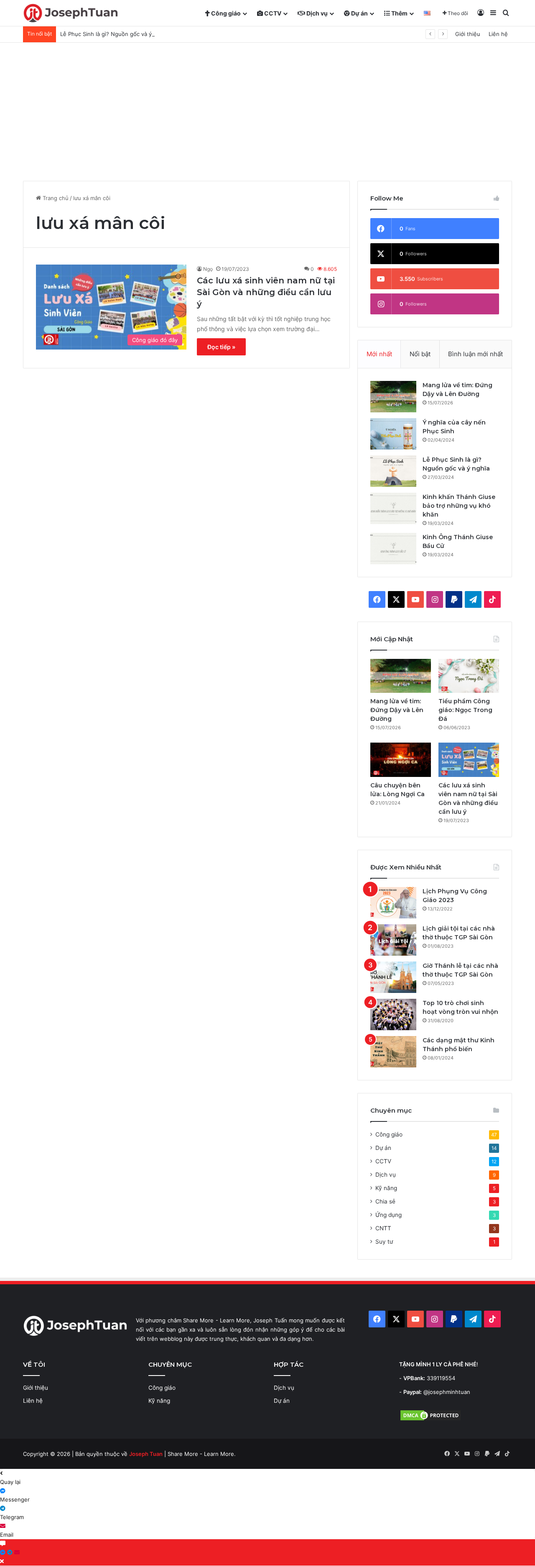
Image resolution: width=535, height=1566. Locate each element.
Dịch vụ (316, 13)
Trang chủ (55, 198)
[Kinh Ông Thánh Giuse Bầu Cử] (393, 548)
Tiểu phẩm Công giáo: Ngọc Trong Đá (465, 710)
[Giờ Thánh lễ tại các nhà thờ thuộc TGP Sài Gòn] (393, 977)
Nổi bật (420, 354)
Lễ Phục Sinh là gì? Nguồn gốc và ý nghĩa (114, 34)
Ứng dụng (388, 1214)
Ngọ (208, 269)
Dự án (359, 13)
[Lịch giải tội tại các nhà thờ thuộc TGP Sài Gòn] (393, 940)
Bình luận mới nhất (475, 354)
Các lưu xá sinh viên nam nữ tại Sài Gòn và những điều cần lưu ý (266, 292)
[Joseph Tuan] (70, 13)
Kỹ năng (386, 1188)
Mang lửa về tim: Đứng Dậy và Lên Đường (396, 710)
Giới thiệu (467, 34)
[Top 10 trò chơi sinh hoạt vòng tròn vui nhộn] (393, 1014)
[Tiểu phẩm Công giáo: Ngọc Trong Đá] (468, 676)
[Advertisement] (267, 105)
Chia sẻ (385, 1201)
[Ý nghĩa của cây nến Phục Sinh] (393, 434)
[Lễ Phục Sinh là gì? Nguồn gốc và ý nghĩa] (393, 471)
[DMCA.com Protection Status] (430, 1419)
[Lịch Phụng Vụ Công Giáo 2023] (393, 902)
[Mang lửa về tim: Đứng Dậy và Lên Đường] (393, 396)
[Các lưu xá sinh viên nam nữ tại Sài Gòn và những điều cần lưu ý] (468, 760)
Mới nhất (379, 354)
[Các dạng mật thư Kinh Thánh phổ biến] (393, 1051)
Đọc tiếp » (221, 346)
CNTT (383, 1228)
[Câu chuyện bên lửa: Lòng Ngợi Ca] (400, 760)
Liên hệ (498, 34)
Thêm (399, 13)
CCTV (272, 13)
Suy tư (384, 1241)
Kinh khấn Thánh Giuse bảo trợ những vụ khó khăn (459, 505)
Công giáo (225, 13)
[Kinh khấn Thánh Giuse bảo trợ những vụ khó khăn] (393, 508)
